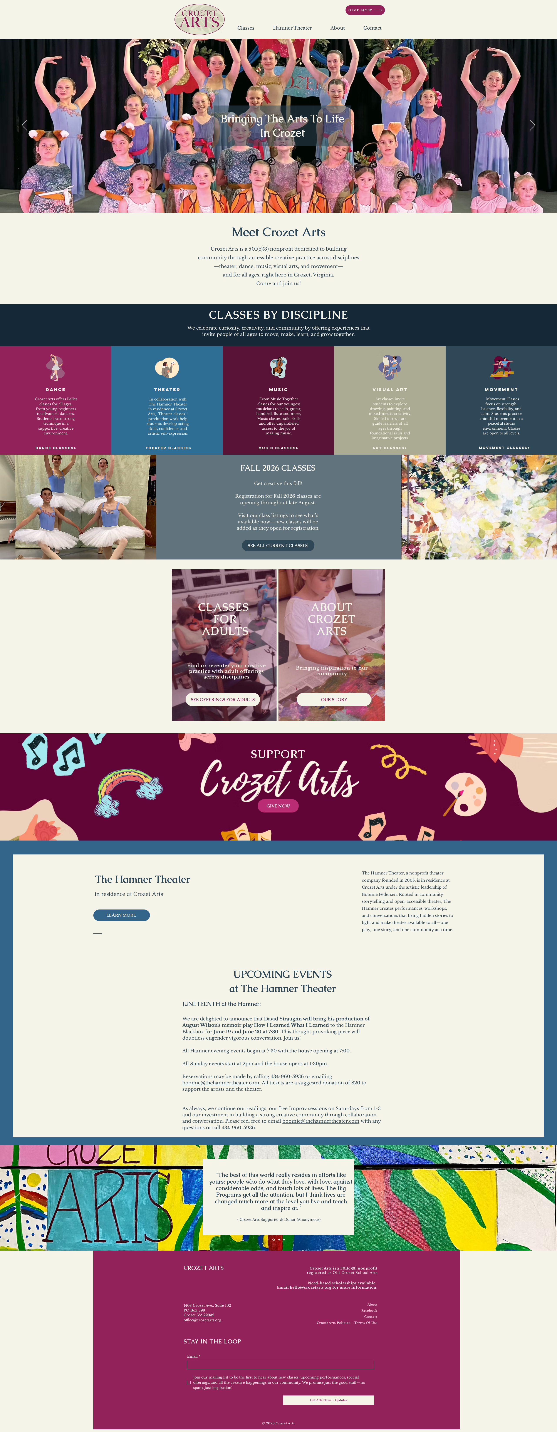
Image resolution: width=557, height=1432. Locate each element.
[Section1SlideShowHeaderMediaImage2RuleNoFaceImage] (278, 1240)
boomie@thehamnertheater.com (220, 1083)
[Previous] (24, 125)
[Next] (532, 125)
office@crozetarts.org (202, 1320)
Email (193, 1356)
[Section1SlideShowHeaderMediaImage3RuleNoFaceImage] (273, 1240)
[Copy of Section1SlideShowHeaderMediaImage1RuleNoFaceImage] (283, 1240)
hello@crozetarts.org (310, 1287)
